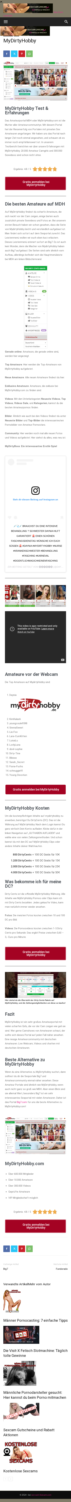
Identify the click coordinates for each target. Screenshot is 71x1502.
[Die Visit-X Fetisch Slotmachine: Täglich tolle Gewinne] (35, 1335)
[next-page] (11, 1479)
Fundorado (62, 1268)
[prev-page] (5, 1479)
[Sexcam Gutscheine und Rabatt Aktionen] (35, 1413)
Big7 (5, 1268)
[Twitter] (14, 53)
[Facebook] (6, 53)
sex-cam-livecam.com (41, 1494)
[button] (5, 21)
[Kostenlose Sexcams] (35, 1452)
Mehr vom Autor (39, 1284)
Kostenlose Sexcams (20, 1471)
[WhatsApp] (29, 53)
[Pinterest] (21, 53)
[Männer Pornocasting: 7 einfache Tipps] (35, 1301)
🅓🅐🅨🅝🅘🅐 (46, 566)
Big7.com (22, 1102)
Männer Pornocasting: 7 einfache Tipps (35, 1320)
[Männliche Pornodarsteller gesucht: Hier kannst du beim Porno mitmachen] (35, 1373)
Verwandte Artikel (15, 1284)
